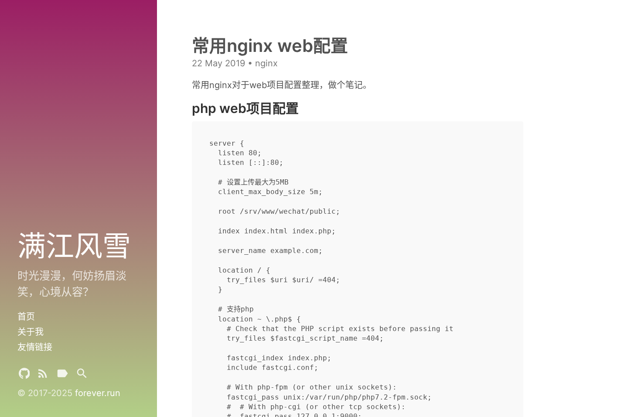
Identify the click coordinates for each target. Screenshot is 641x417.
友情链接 (34, 347)
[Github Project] (24, 375)
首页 (26, 316)
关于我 (30, 332)
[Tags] (62, 375)
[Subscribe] (42, 375)
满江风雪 (74, 245)
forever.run (97, 393)
